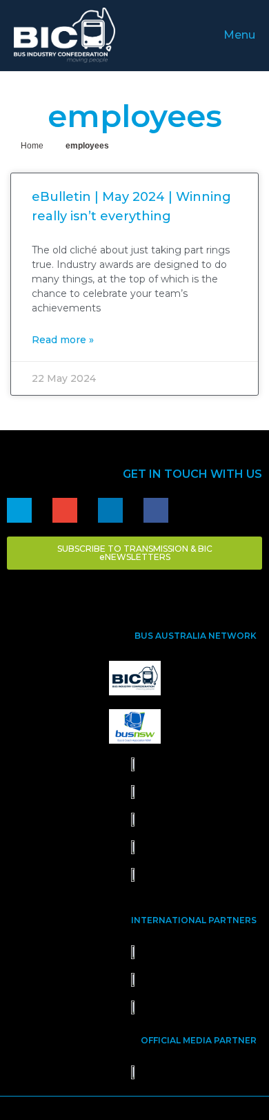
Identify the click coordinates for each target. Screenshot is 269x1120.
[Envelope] (64, 510)
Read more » (63, 340)
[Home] (19, 510)
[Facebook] (155, 510)
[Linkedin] (110, 510)
